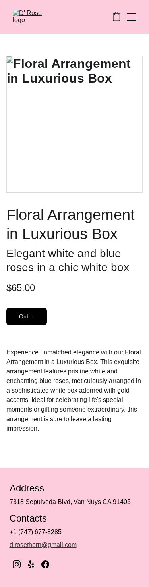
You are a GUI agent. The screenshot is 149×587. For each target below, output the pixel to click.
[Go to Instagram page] (17, 564)
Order (26, 316)
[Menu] (131, 17)
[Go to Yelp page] (31, 564)
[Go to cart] (116, 17)
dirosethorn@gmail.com (43, 544)
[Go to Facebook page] (45, 564)
